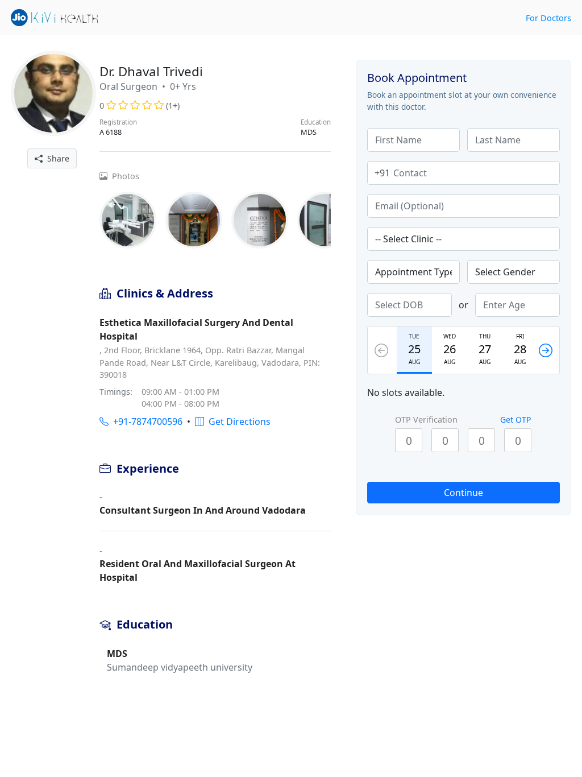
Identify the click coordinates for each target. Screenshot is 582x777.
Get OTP (515, 419)
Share (56, 158)
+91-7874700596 (145, 421)
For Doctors (548, 18)
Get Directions (237, 421)
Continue (463, 492)
